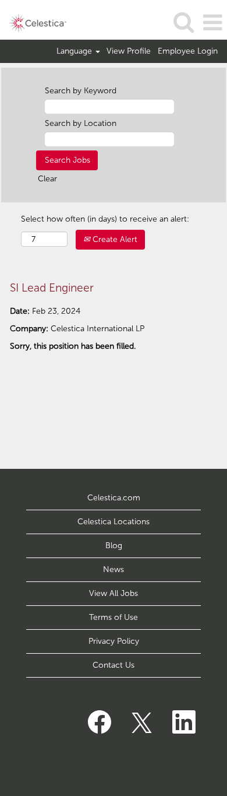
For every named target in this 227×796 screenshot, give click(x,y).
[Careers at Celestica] (33, 22)
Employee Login (188, 51)
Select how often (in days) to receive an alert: (105, 219)
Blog (113, 545)
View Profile (129, 51)
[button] (212, 22)
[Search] (183, 22)
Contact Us (113, 665)
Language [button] (75, 51)
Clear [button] (47, 179)
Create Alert (113, 239)
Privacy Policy (113, 641)
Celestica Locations (113, 522)
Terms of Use (113, 617)
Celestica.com (113, 498)
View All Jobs (113, 593)
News (113, 569)
